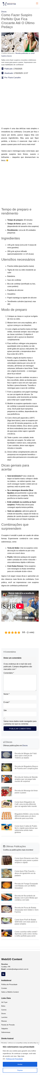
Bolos (3, 1006)
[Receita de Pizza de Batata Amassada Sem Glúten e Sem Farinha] (6, 909)
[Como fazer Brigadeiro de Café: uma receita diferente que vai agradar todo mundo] (6, 804)
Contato (4, 988)
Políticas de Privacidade (14, 1059)
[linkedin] (3, 974)
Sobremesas (5, 1032)
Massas (4, 1021)
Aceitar (20, 1064)
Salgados (4, 1028)
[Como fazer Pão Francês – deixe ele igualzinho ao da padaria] (6, 873)
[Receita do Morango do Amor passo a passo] (6, 791)
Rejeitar (20, 1070)
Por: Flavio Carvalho (12, 78)
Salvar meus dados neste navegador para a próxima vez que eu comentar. (20, 722)
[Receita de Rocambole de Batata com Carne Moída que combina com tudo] (6, 897)
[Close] (38, 1044)
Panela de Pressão (8, 1025)
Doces (3, 12)
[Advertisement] (20, 106)
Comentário (9, 673)
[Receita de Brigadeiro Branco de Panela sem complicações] (6, 767)
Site (5, 710)
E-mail (7, 702)
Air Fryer (4, 1002)
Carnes (3, 1010)
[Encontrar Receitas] (9, 4)
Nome (6, 694)
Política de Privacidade (9, 984)
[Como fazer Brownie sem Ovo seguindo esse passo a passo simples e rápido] (6, 860)
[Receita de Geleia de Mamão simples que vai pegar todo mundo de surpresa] (6, 779)
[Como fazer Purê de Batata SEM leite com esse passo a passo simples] (6, 921)
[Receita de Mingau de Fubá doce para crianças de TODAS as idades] (6, 755)
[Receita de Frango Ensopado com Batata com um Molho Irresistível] (6, 885)
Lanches (4, 1017)
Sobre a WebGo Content (10, 992)
